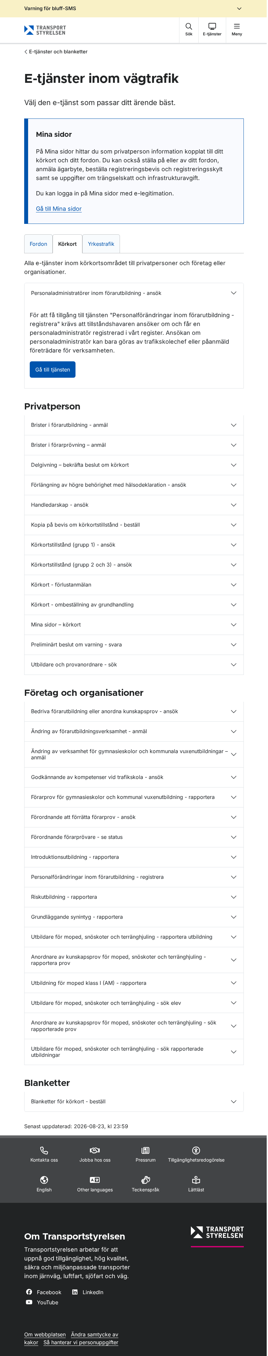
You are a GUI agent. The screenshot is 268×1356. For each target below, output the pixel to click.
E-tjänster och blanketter (58, 51)
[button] (188, 30)
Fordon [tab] (41, 243)
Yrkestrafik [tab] (104, 243)
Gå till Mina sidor (59, 208)
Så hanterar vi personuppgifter (80, 1342)
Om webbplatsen (45, 1334)
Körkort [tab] (69, 243)
